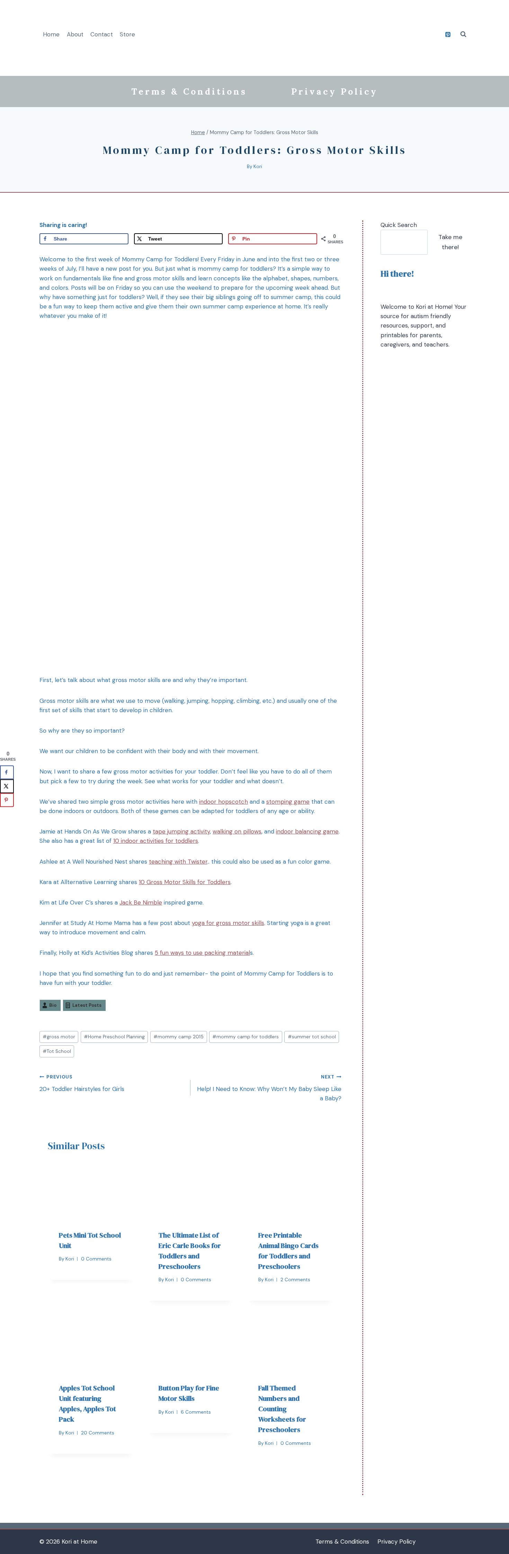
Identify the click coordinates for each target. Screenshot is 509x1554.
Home (51, 34)
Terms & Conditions (189, 91)
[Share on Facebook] (7, 772)
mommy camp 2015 (178, 1037)
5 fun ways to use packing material (202, 953)
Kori (257, 166)
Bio (52, 1005)
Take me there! (450, 242)
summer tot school (312, 1037)
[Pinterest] (448, 34)
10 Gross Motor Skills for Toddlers (185, 882)
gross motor (59, 1037)
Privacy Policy (334, 91)
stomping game (288, 801)
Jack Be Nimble (140, 902)
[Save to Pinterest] (7, 800)
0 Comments (96, 1259)
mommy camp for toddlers (245, 1037)
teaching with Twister (178, 861)
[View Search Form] (463, 34)
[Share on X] (7, 786)
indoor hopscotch (223, 801)
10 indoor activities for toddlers (155, 841)
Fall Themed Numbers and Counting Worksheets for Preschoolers (282, 1408)
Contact (101, 34)
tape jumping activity (181, 831)
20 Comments (97, 1433)
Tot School (57, 1051)
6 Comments (196, 1412)
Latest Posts (86, 1005)
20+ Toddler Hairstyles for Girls (81, 1083)
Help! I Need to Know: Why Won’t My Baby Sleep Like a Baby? (269, 1088)
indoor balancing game (307, 831)
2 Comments (295, 1280)
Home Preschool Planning (114, 1037)
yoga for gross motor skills (228, 923)
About (75, 34)
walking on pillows (237, 831)
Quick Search (399, 225)
